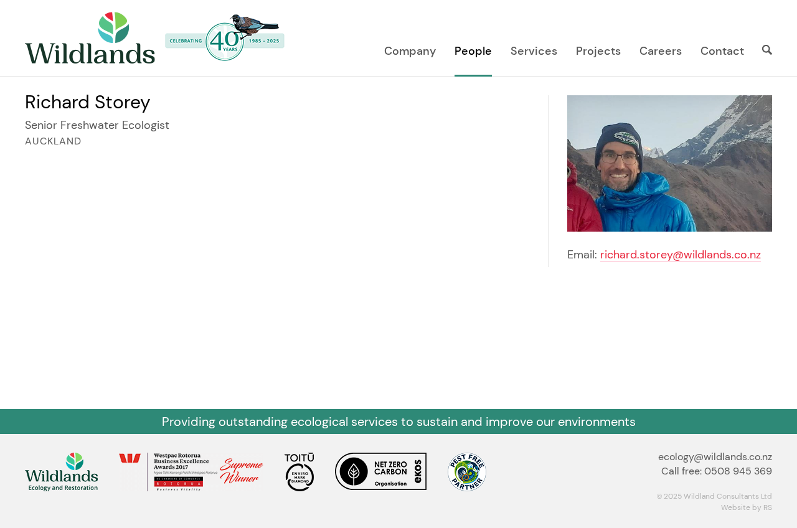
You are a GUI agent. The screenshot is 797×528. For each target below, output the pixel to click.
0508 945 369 (738, 471)
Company (410, 51)
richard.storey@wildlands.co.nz (680, 255)
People (473, 51)
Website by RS (746, 507)
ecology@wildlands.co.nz (715, 457)
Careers (660, 51)
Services (534, 51)
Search (762, 49)
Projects (598, 51)
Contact (722, 51)
